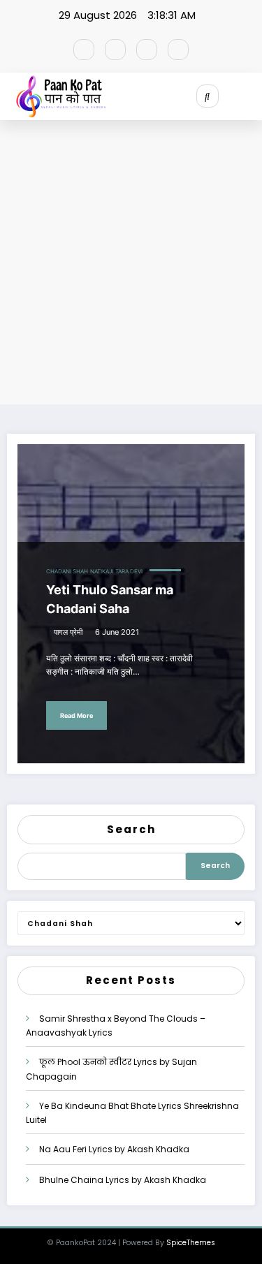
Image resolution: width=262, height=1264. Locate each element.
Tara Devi (129, 571)
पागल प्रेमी (68, 632)
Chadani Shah (67, 571)
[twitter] (115, 49)
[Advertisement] (131, 265)
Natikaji (101, 571)
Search (131, 829)
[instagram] (146, 49)
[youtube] (178, 49)
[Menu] (252, 96)
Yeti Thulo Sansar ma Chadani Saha (109, 599)
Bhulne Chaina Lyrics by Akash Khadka (122, 1180)
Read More (76, 715)
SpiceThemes (190, 1242)
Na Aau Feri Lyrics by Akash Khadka (114, 1149)
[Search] (207, 95)
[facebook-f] (83, 49)
